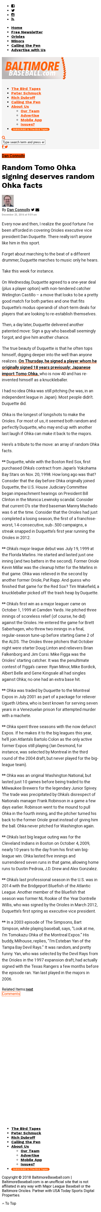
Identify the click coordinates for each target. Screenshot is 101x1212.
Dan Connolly (18, 210)
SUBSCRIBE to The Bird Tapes (30, 129)
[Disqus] (50, 1054)
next (29, 989)
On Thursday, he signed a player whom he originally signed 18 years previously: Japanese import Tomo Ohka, (49, 367)
